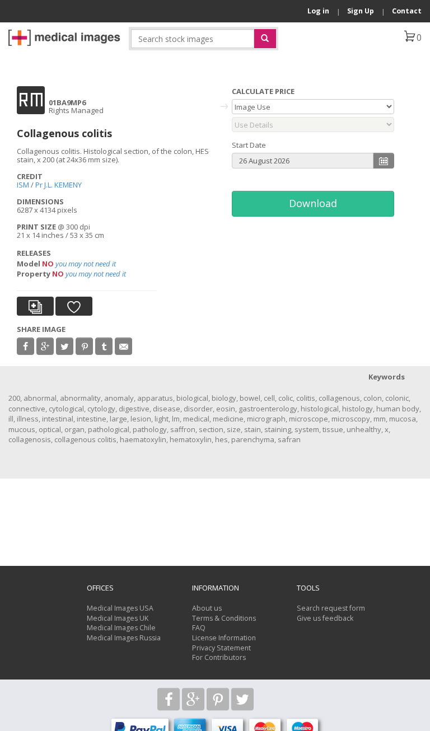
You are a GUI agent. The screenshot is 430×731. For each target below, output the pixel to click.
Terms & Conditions (224, 618)
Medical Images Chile (121, 627)
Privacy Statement (221, 648)
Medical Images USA (120, 608)
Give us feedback (325, 618)
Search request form (331, 608)
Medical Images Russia (124, 638)
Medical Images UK (117, 618)
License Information (224, 638)
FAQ (198, 627)
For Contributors (219, 657)
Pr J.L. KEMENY (58, 185)
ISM (23, 185)
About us (207, 608)
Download (313, 203)
